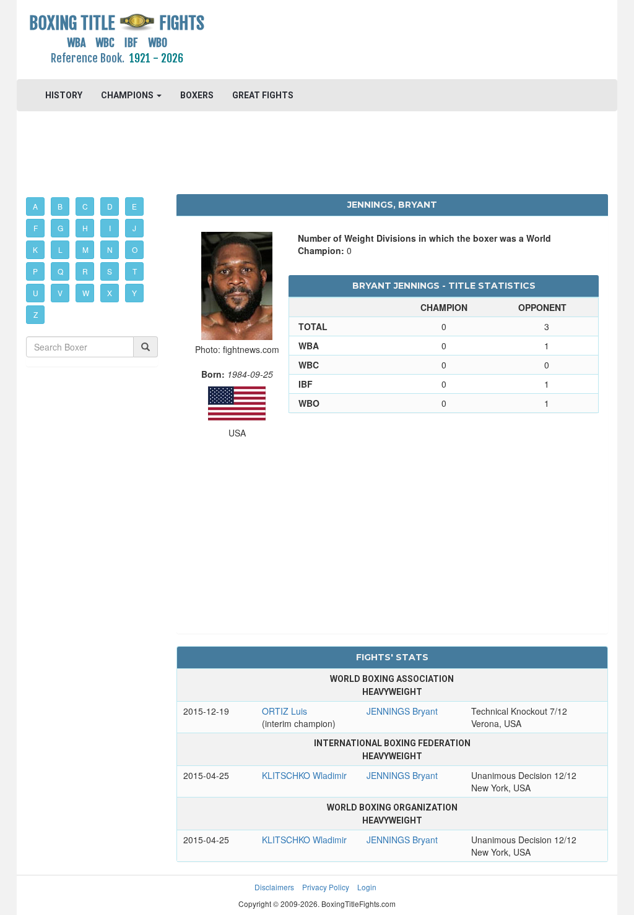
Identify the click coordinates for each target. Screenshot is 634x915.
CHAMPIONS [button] (128, 95)
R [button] (85, 271)
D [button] (110, 206)
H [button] (85, 228)
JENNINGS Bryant (402, 711)
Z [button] (35, 314)
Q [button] (60, 271)
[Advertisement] (392, 40)
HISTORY (63, 95)
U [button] (35, 292)
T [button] (134, 271)
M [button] (85, 249)
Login (366, 887)
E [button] (134, 206)
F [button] (35, 228)
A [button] (35, 206)
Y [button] (134, 292)
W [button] (85, 292)
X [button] (109, 292)
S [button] (109, 271)
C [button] (85, 206)
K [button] (35, 249)
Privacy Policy (325, 887)
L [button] (60, 249)
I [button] (110, 228)
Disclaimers (274, 887)
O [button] (134, 249)
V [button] (60, 292)
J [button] (134, 228)
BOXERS (197, 95)
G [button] (60, 228)
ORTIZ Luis (284, 711)
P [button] (35, 271)
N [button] (110, 249)
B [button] (60, 206)
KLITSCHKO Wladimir (304, 775)
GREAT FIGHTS (262, 95)
